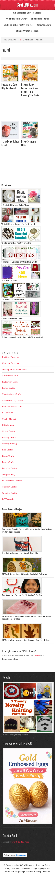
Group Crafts (8, 431)
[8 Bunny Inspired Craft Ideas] (21, 316)
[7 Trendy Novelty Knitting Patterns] (28, 732)
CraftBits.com (27, 4)
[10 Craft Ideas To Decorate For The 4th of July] (21, 222)
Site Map (16, 868)
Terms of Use (28, 868)
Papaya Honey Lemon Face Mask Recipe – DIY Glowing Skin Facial (30, 90)
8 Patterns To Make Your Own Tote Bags (18, 24)
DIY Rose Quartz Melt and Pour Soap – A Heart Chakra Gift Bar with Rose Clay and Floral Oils (27, 617)
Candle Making (9, 419)
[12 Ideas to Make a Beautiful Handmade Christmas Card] (21, 335)
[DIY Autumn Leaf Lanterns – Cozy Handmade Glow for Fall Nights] (22, 638)
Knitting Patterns (10, 357)
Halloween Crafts (10, 382)
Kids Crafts (7, 449)
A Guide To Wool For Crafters (17, 18)
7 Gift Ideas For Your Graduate (12, 299)
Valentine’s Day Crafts (12, 400)
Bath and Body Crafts (12, 406)
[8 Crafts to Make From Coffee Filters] (21, 203)
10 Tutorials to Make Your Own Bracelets (16, 242)
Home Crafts (8, 456)
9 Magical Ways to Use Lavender (27, 30)
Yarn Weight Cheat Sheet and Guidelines (27, 12)
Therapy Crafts (9, 486)
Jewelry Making (9, 443)
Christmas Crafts (10, 375)
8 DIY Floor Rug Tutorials (40, 18)
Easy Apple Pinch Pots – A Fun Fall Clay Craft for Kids (22, 595)
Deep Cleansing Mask (28, 143)
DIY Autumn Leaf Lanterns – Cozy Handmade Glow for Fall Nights (26, 639)
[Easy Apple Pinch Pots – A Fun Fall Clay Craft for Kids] (22, 593)
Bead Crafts (7, 412)
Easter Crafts (8, 388)
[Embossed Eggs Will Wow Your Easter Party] (28, 823)
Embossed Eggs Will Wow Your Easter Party (19, 825)
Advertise (45, 871)
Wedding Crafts (9, 493)
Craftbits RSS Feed (20, 842)
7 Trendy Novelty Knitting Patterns (15, 734)
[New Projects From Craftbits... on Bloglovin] (15, 856)
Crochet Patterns (10, 363)
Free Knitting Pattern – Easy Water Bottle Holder (20, 552)
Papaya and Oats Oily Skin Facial (9, 86)
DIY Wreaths (8, 499)
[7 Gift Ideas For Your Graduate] (21, 297)
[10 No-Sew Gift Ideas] (21, 278)
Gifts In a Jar (8, 425)
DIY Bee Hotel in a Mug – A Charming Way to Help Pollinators (24, 574)
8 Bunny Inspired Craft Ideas (12, 318)
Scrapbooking (8, 474)
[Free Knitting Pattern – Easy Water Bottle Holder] (22, 551)
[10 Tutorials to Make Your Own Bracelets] (21, 241)
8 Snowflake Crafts (44, 24)
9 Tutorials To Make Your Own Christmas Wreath (19, 261)
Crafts (37, 655)
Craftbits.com (27, 865)
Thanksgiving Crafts (11, 394)
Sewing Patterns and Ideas (14, 369)
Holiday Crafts (9, 437)
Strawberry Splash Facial (10, 143)
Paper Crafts (8, 462)
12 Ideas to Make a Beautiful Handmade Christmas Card (22, 337)
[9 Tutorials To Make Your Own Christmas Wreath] (21, 259)
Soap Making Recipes (12, 480)
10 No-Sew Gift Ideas (9, 280)
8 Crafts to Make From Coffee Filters (15, 205)
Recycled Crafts (9, 468)
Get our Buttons (32, 871)
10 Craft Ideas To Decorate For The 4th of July (18, 223)
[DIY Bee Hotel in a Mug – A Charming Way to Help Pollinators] (22, 572)
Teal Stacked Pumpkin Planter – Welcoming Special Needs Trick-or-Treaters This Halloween (27, 530)
